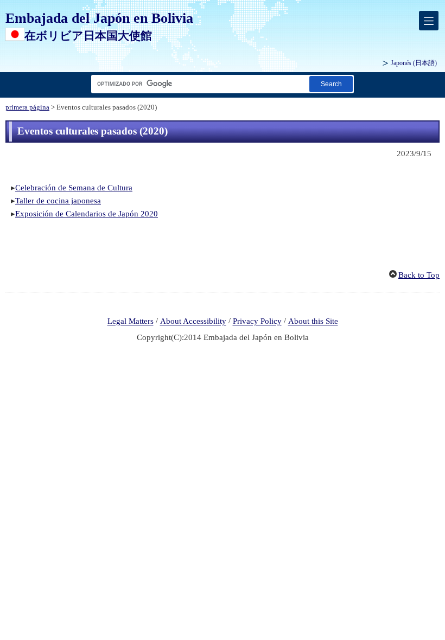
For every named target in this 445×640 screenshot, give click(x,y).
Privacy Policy (257, 321)
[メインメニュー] (428, 20)
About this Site (313, 321)
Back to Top (419, 275)
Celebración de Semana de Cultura (73, 187)
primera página (27, 107)
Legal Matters (130, 321)
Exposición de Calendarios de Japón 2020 (86, 213)
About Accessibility (193, 321)
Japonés (414, 63)
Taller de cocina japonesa (58, 200)
